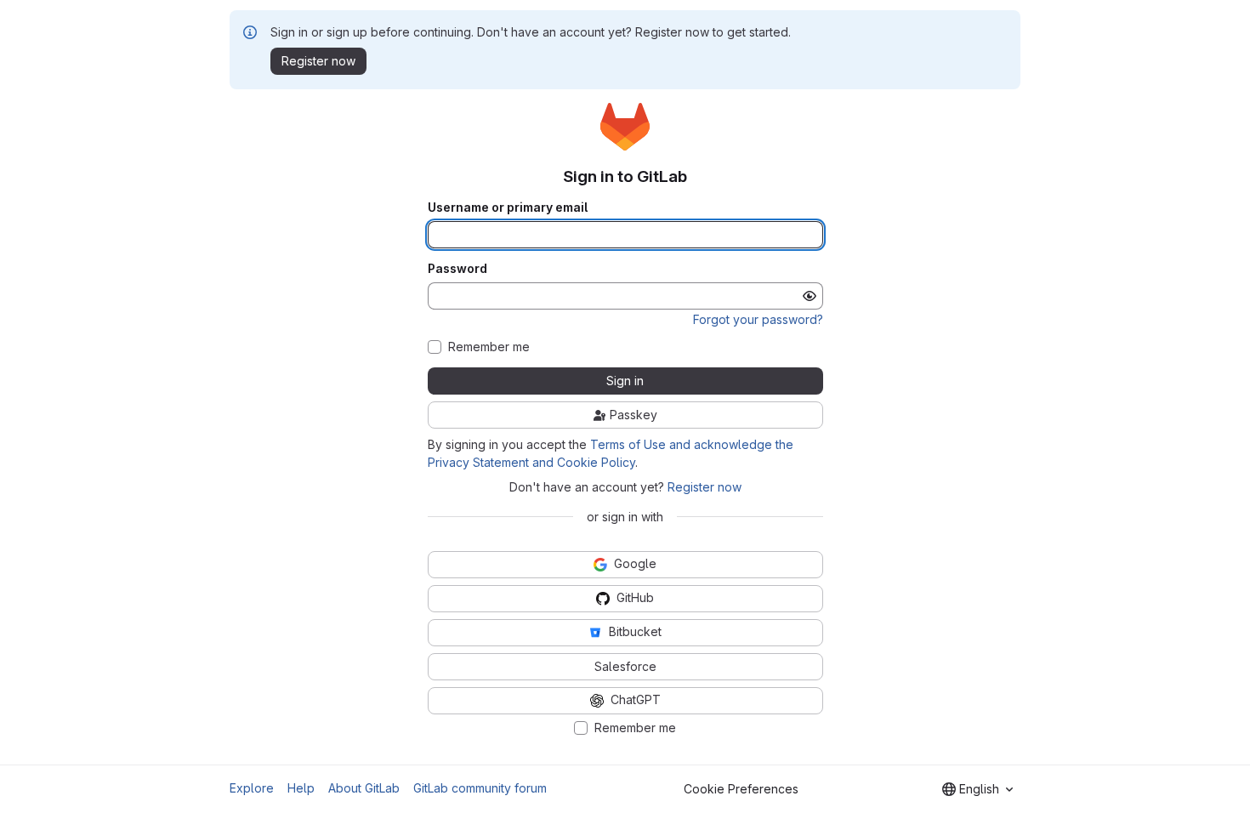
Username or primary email (508, 207)
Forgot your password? (758, 319)
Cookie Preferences (741, 789)
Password (457, 269)
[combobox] (977, 789)
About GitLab (364, 788)
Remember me (489, 347)
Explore (252, 788)
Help (301, 788)
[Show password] (809, 296)
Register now (704, 487)
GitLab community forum (480, 788)
